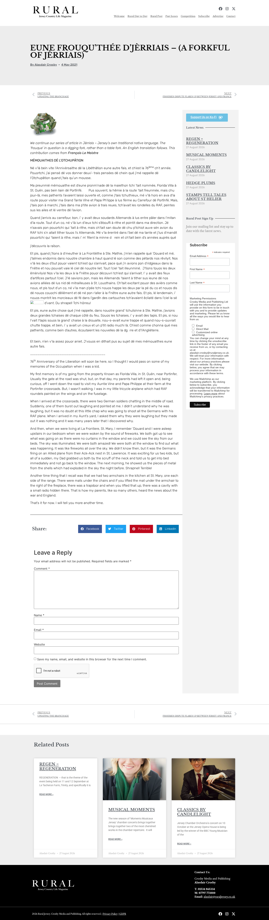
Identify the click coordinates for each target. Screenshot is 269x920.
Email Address (199, 255)
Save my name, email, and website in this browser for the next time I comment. (92, 659)
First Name (197, 269)
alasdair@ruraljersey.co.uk (219, 896)
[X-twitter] (233, 8)
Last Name (197, 282)
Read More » (46, 794)
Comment (42, 568)
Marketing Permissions (203, 298)
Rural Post (156, 16)
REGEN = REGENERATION (202, 141)
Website (39, 644)
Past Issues (171, 16)
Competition (188, 16)
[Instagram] (227, 8)
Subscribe (204, 16)
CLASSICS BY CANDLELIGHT (201, 169)
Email (39, 629)
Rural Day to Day (137, 16)
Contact (231, 16)
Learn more (210, 393)
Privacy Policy (110, 914)
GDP (121, 914)
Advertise (218, 16)
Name (39, 615)
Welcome (119, 16)
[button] (90, 529)
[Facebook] (220, 8)
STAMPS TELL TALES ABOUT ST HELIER (206, 197)
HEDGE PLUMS (200, 183)
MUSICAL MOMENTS (206, 155)
